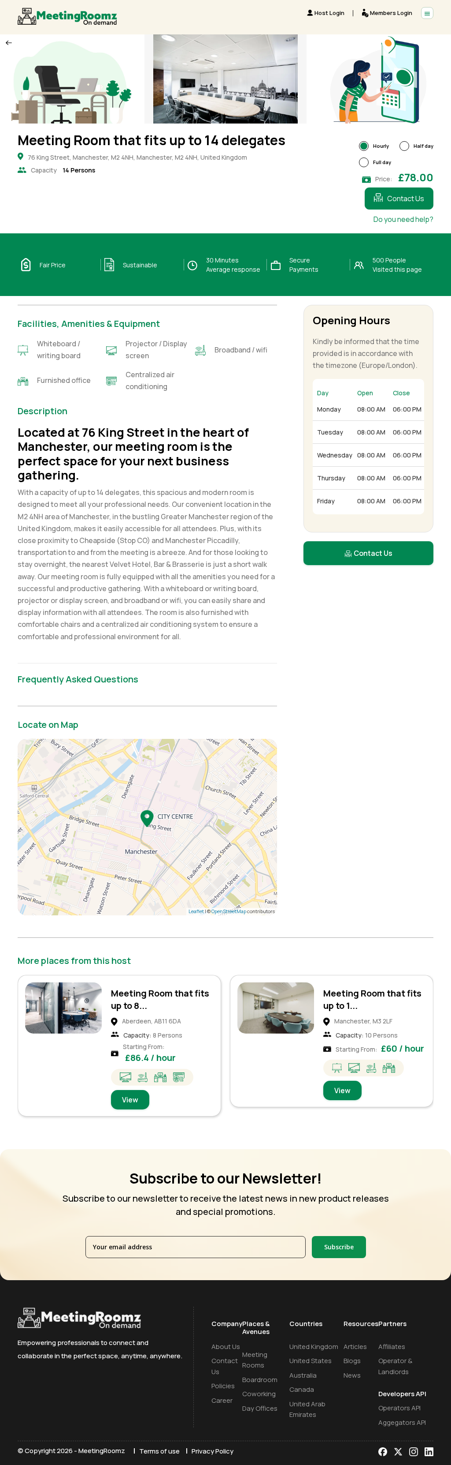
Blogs (352, 1360)
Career (222, 1400)
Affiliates (391, 1346)
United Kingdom (313, 1346)
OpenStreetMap (228, 911)
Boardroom (259, 1379)
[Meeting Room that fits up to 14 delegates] (147, 818)
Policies (223, 1385)
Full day (382, 162)
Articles (355, 1346)
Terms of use (159, 1451)
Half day (423, 145)
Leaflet (196, 911)
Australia (303, 1375)
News (352, 1375)
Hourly (381, 145)
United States (310, 1360)
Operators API (399, 1408)
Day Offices (259, 1408)
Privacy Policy (212, 1451)
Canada (301, 1389)
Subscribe (339, 1247)
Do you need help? (403, 219)
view (130, 1090)
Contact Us (405, 198)
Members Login (391, 13)
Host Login (329, 13)
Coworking (259, 1393)
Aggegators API (402, 1422)
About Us (225, 1346)
